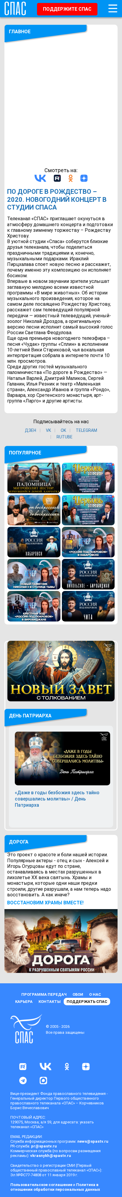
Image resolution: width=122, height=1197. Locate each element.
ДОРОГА (18, 842)
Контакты (49, 1001)
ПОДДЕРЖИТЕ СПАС (67, 9)
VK (48, 430)
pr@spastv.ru (44, 1146)
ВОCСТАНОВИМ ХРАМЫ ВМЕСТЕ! (45, 903)
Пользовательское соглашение (41, 1184)
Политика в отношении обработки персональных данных (55, 1187)
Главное (19, 31)
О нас (95, 994)
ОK (63, 430)
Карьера (24, 1001)
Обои (78, 994)
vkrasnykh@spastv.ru (50, 1155)
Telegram (86, 430)
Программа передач (44, 994)
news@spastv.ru (92, 1141)
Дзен (30, 430)
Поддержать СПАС (87, 1001)
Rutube (65, 437)
